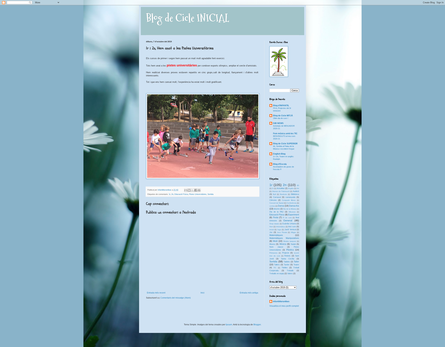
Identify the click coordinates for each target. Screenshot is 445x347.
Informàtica (280, 227)
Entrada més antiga (249, 293)
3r (273, 188)
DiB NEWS (278, 123)
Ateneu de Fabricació (281, 191)
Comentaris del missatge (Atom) (175, 298)
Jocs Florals (282, 232)
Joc (271, 232)
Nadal (293, 244)
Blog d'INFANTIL (281, 105)
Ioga (279, 230)
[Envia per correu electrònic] (186, 190)
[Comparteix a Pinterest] (199, 190)
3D (298, 185)
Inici (202, 293)
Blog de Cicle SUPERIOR (285, 143)
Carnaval (277, 197)
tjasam (229, 324)
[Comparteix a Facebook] (195, 190)
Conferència (291, 203)
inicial (271, 230)
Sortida (210, 194)
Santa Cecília (287, 259)
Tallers (277, 265)
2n (172, 194)
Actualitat (280, 188)
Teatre (296, 265)
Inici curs (292, 226)
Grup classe (274, 224)
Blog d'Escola (280, 164)
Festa (275, 217)
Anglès (291, 188)
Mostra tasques (289, 241)
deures (277, 209)
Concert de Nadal (276, 203)
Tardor (286, 265)
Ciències (273, 200)
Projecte (285, 253)
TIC (274, 268)
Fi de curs (287, 218)
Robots (287, 256)
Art (298, 188)
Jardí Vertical (290, 229)
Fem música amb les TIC (285, 133)
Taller (296, 261)
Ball (274, 194)
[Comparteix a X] (192, 190)
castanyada (290, 197)
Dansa (281, 206)
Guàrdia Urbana (289, 224)
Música (283, 244)
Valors (290, 273)
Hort (271, 227)
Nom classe (276, 247)
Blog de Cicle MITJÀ (283, 115)
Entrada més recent (156, 293)
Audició (296, 191)
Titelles (285, 268)
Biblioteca (295, 194)
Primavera (273, 253)
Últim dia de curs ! (280, 118)
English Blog (279, 154)
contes (272, 206)
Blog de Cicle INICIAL (187, 18)
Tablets (287, 262)
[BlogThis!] (189, 190)
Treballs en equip (276, 273)
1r (169, 194)
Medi (275, 241)
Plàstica (290, 250)
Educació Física (181, 194)
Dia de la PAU (276, 212)
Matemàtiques (276, 235)
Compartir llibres (289, 200)
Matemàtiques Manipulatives (284, 238)
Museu (272, 244)
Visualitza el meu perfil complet (284, 306)
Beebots (283, 194)
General (287, 220)
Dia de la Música (289, 209)
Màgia (293, 232)
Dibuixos (292, 212)
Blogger (257, 324)
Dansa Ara (294, 206)
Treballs (290, 270)
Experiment (293, 214)
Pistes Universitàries (198, 194)
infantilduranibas (281, 301)
